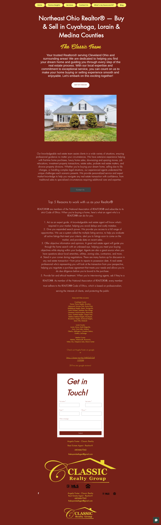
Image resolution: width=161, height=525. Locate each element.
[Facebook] (38, 493)
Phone (84, 410)
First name (62, 401)
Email (61, 410)
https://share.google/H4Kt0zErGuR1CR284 (80, 358)
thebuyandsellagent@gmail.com (80, 454)
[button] (80, 118)
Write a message (64, 419)
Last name (88, 401)
